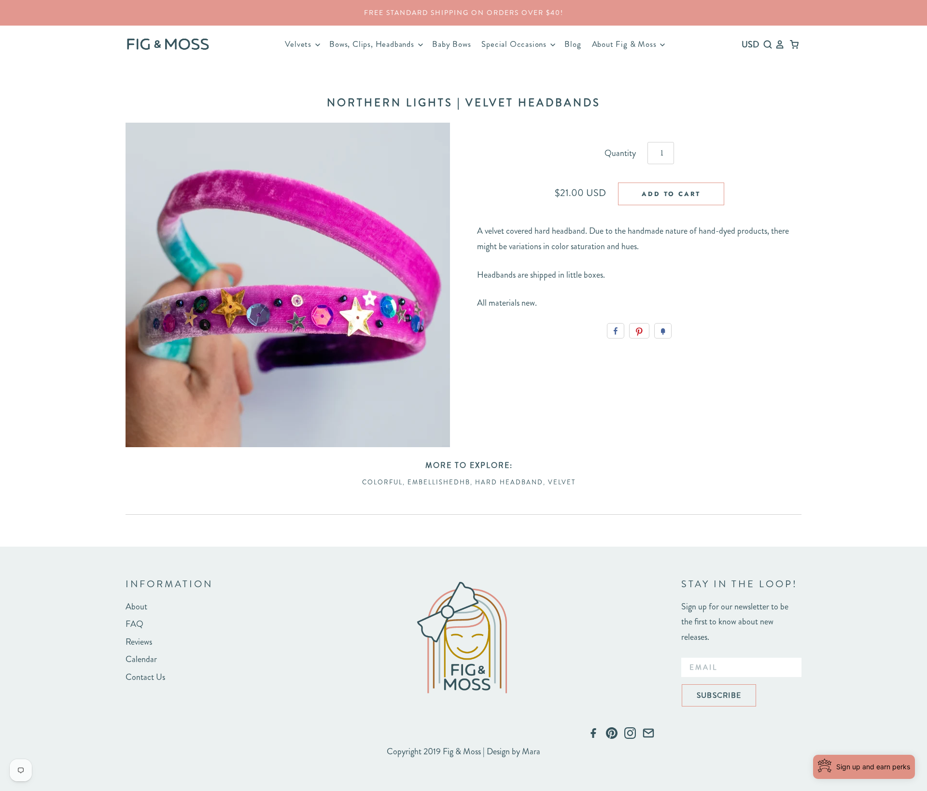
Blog (572, 44)
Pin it (639, 331)
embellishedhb (438, 482)
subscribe (719, 695)
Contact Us (145, 677)
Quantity (620, 153)
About (136, 606)
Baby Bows (451, 44)
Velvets (299, 44)
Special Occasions (514, 44)
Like (615, 331)
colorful (382, 482)
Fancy (663, 331)
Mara (531, 751)
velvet (562, 482)
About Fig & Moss (625, 44)
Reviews (139, 642)
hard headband (509, 482)
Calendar (141, 659)
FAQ (134, 624)
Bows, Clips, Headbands (372, 44)
